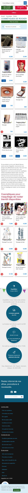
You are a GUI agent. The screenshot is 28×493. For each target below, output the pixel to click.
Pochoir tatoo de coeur (7, 150)
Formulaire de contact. (7, 413)
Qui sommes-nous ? (7, 444)
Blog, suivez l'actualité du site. (9, 460)
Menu (14, 12)
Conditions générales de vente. (9, 438)
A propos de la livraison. (8, 432)
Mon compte (7, 7)
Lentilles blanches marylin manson (6, 100)
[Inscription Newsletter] (21, 396)
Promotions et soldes (7, 457)
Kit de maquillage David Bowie (20, 75)
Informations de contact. (8, 447)
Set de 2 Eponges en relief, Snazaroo (20, 268)
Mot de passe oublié (7, 419)
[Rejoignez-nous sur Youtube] (15, 392)
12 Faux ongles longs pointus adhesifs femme (21, 218)
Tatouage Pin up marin (7, 242)
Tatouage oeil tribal (20, 242)
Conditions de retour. (7, 423)
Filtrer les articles (14, 22)
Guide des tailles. (6, 426)
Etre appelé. (5, 416)
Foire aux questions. (7, 410)
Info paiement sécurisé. (7, 429)
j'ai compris (17, 490)
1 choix (3, 80)
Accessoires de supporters (8, 463)
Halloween (4, 469)
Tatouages (4, 125)
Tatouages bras (19, 99)
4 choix (3, 156)
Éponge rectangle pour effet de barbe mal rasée (7, 51)
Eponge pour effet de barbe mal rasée (6, 75)
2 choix (3, 106)
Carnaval (4, 466)
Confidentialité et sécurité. (8, 441)
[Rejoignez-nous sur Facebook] (12, 392)
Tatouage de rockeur (6, 267)
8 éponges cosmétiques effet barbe (20, 51)
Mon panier (22, 7)
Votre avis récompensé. (8, 454)
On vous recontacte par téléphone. (14, 339)
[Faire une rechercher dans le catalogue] (25, 3)
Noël (3, 472)
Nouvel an (4, 475)
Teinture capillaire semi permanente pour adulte (7, 218)
